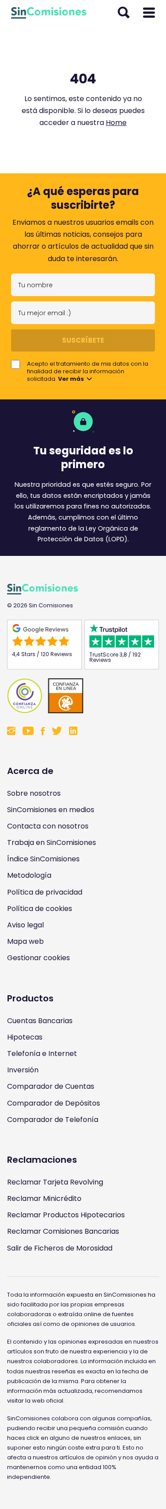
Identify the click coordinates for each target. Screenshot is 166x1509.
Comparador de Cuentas (50, 1086)
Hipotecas (24, 1037)
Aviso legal (25, 925)
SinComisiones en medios (50, 810)
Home (116, 122)
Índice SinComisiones (43, 859)
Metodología (29, 875)
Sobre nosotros (34, 793)
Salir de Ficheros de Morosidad (59, 1248)
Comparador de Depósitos (53, 1103)
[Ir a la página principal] (48, 13)
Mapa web (25, 941)
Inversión (23, 1070)
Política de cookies (39, 908)
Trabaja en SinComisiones (51, 842)
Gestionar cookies (38, 958)
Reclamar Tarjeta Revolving (55, 1182)
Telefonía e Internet (42, 1053)
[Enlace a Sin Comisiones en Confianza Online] (83, 695)
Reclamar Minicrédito (44, 1198)
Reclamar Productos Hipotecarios (66, 1215)
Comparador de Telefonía (52, 1119)
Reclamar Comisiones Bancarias (63, 1231)
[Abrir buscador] (124, 13)
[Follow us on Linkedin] (73, 731)
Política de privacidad (44, 892)
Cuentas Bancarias (40, 1021)
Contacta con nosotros (48, 826)
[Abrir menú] (149, 13)
